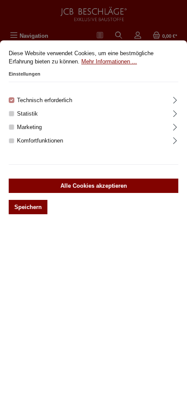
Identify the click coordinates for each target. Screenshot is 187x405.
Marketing (29, 127)
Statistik (27, 113)
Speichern (28, 207)
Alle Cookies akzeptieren (93, 186)
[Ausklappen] (175, 98)
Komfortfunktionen (40, 140)
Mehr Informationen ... (109, 61)
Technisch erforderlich (44, 100)
